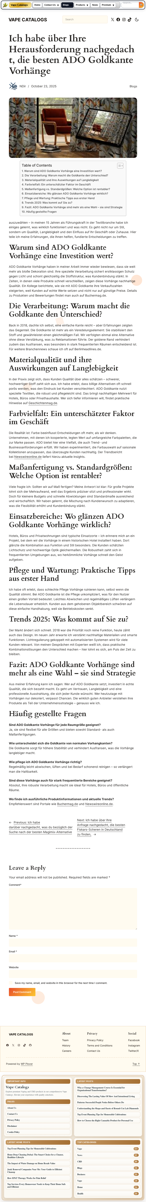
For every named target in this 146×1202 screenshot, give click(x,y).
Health (80, 1193)
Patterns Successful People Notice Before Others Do (100, 1102)
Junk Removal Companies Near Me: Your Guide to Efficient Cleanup (34, 1171)
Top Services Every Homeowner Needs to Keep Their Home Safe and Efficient (36, 1185)
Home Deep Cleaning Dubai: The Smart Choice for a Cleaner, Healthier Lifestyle (35, 1156)
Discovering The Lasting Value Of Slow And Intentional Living (106, 1096)
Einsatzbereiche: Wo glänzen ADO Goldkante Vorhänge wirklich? (66, 193)
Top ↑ (136, 1063)
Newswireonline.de (28, 457)
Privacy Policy (13, 1119)
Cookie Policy (13, 1132)
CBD (79, 1161)
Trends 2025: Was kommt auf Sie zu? (48, 202)
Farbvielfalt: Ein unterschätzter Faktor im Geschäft (58, 184)
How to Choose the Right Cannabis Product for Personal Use (105, 1120)
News (95, 5)
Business (81, 1174)
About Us (11, 1107)
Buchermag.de (67, 804)
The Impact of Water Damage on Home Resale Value (31, 1163)
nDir (23, 86)
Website (14, 967)
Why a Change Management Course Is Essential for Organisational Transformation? (101, 1089)
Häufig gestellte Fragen (41, 211)
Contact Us (50, 5)
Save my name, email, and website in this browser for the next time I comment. (61, 982)
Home (37, 5)
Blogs (66, 5)
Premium (106, 5)
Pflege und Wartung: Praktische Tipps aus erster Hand (59, 198)
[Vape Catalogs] (5, 5)
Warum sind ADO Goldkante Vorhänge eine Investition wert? (63, 171)
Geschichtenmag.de (42, 403)
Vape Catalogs (19, 5)
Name (13, 935)
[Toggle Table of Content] (118, 166)
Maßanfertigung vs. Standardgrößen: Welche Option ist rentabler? (67, 189)
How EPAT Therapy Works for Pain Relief (26, 1178)
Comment (15, 884)
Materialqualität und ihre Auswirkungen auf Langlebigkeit (62, 180)
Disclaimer (12, 1126)
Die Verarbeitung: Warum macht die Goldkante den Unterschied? (66, 175)
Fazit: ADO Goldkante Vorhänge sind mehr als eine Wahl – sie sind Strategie (73, 207)
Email (13, 951)
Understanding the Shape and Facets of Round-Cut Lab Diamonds (108, 1108)
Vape (79, 1148)
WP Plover (27, 1063)
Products (80, 5)
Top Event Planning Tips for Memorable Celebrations (101, 1114)
